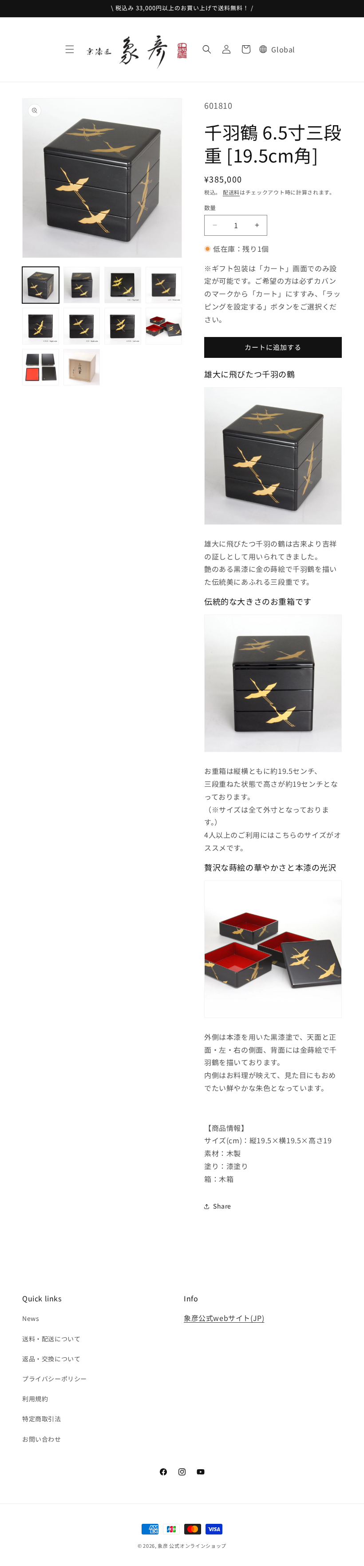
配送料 (231, 192)
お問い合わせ (41, 1439)
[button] (69, 49)
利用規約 (35, 1398)
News (30, 1318)
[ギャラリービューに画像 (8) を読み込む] (164, 326)
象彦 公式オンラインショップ (192, 1545)
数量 (210, 207)
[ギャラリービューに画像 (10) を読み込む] (81, 367)
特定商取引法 (41, 1418)
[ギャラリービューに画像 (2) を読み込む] (81, 285)
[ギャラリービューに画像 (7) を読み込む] (122, 326)
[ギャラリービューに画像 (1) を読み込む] (40, 285)
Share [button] (222, 1205)
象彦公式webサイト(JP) (224, 1317)
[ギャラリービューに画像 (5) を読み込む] (40, 326)
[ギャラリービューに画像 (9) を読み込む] (40, 367)
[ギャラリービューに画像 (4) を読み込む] (164, 285)
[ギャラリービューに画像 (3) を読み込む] (122, 285)
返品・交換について (51, 1358)
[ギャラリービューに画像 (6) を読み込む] (81, 326)
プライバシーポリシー (54, 1378)
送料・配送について (51, 1338)
